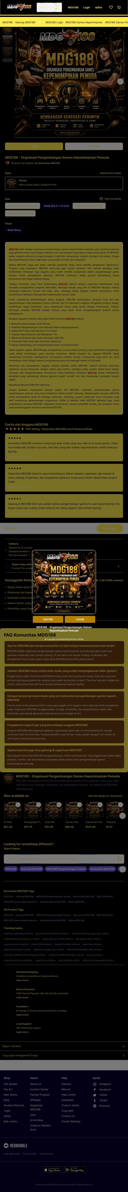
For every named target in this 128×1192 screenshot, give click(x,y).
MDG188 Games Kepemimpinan (84, 22)
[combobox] (49, 7)
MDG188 (7, 22)
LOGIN (80, 619)
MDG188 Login (54, 22)
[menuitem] (7, 22)
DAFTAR (48, 619)
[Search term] (57, 7)
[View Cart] (119, 7)
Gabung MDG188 (28, 22)
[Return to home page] (19, 7)
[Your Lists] (111, 7)
